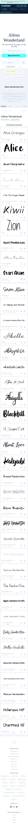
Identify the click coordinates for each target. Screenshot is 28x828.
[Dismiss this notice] (26, 2)
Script (20, 71)
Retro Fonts (5, 786)
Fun (4, 77)
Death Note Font (14, 751)
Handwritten (8, 74)
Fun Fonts (12, 786)
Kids (14, 77)
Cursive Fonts (15, 776)
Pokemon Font (14, 759)
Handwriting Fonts (22, 779)
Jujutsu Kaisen (14, 761)
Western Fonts (18, 789)
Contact (14, 820)
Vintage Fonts (22, 782)
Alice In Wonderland (18, 74)
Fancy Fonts (4, 779)
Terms (14, 817)
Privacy (14, 815)
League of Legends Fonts (9, 792)
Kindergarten (21, 77)
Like (11, 62)
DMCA (14, 822)
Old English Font (6, 796)
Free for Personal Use (11, 71)
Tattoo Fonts (12, 779)
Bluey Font (14, 764)
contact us (16, 2)
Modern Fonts (13, 782)
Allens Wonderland (10, 94)
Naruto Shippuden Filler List (19, 796)
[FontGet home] (6, 6)
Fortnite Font (14, 769)
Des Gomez (11, 90)
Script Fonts (23, 776)
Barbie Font (14, 766)
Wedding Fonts (9, 789)
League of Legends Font (14, 756)
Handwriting (14, 81)
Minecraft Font (14, 754)
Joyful (9, 77)
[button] (22, 6)
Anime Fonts (20, 792)
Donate (18, 90)
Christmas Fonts (21, 786)
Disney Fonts (14, 799)
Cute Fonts (5, 782)
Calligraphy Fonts (5, 776)
